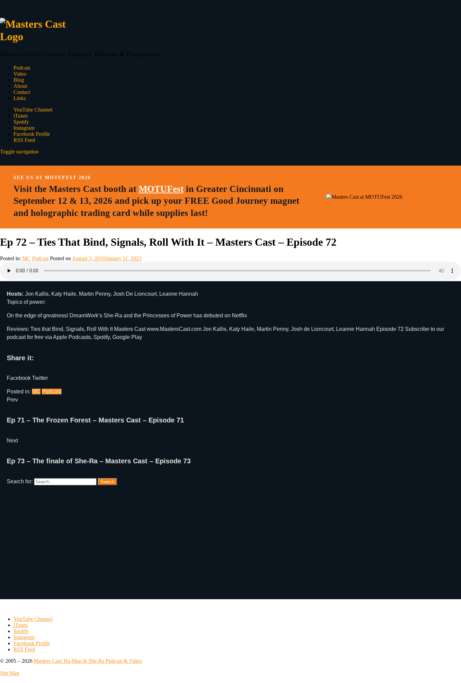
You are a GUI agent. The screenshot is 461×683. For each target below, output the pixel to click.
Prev (12, 400)
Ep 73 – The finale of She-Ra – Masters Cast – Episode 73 (99, 461)
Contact (21, 92)
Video (19, 74)
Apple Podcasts (72, 337)
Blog (18, 80)
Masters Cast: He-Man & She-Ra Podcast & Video (88, 661)
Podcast (21, 68)
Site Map (9, 673)
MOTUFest (161, 189)
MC (26, 258)
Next (12, 440)
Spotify (101, 337)
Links (19, 98)
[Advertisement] (209, 552)
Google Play (127, 337)
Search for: (20, 481)
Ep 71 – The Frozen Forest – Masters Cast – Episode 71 (95, 420)
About (20, 86)
